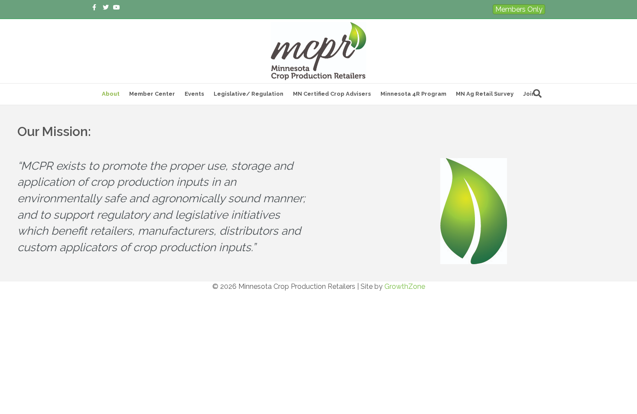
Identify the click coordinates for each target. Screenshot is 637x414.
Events (194, 94)
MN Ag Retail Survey (485, 94)
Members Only (519, 9)
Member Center (152, 94)
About (111, 94)
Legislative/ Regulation (248, 94)
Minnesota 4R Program (413, 94)
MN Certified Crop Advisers (332, 94)
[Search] (537, 93)
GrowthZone (404, 286)
